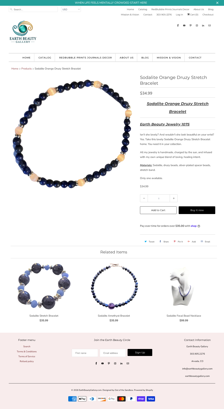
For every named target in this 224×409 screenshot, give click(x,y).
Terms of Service (26, 356)
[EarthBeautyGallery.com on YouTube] (184, 25)
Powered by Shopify (143, 390)
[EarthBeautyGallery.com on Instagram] (197, 25)
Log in (179, 14)
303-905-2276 (164, 14)
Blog (211, 9)
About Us (199, 9)
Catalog (142, 9)
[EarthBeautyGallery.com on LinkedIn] (203, 25)
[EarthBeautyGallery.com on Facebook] (178, 25)
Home (130, 9)
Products (26, 68)
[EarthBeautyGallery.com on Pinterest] (190, 25)
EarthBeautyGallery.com (90, 390)
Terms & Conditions (27, 351)
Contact (147, 14)
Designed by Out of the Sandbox (118, 390)
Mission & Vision (130, 14)
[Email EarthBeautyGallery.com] (209, 25)
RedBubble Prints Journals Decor (170, 9)
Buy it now (197, 210)
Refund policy (27, 361)
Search (26, 346)
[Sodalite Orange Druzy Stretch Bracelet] (72, 133)
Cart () (194, 14)
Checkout (208, 14)
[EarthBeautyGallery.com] (23, 35)
